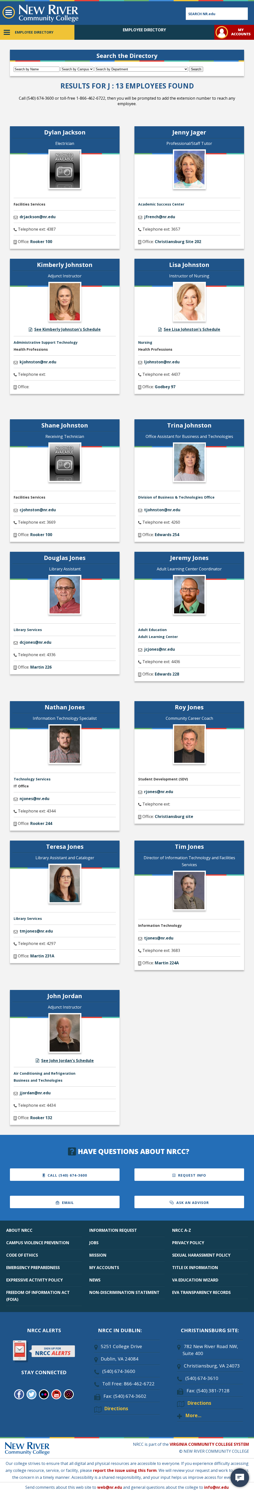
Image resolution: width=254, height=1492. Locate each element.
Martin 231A (42, 956)
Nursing (145, 342)
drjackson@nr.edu (38, 216)
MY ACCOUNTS (104, 1267)
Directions (116, 1408)
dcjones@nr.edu (35, 642)
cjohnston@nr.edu (38, 509)
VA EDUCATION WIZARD (195, 1280)
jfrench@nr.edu (159, 216)
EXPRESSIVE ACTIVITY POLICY (34, 1280)
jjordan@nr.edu (35, 1093)
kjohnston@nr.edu (38, 362)
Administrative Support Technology (46, 342)
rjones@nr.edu (158, 791)
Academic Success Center (161, 204)
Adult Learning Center (158, 636)
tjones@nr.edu (158, 938)
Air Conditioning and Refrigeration (44, 1073)
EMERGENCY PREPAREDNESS (33, 1267)
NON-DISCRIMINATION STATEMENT (124, 1292)
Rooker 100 (41, 241)
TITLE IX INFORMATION (195, 1267)
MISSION (97, 1255)
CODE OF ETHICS (22, 1255)
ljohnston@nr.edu (162, 362)
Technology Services (32, 779)
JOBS (93, 1242)
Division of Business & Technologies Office (176, 497)
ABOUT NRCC (19, 1230)
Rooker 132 (41, 1117)
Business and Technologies (38, 1080)
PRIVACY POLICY (188, 1242)
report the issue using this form (125, 1470)
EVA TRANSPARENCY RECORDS (201, 1292)
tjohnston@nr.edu (162, 509)
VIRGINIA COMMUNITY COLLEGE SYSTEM (209, 1444)
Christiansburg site (174, 816)
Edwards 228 (167, 674)
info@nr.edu (216, 1487)
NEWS (94, 1280)
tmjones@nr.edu (36, 931)
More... (193, 1415)
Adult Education (152, 629)
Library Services (28, 629)
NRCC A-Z (181, 1230)
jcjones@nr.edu (159, 649)
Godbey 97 (165, 386)
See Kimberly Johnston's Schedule (67, 329)
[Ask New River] (239, 1477)
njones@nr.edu (34, 798)
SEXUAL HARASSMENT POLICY (201, 1255)
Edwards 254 (167, 534)
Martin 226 (41, 667)
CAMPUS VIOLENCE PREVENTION (37, 1242)
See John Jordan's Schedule (67, 1060)
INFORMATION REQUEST (113, 1230)
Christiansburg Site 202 (178, 241)
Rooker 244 (41, 823)
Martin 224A (167, 963)
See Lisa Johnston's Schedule (192, 329)
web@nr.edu (109, 1487)
